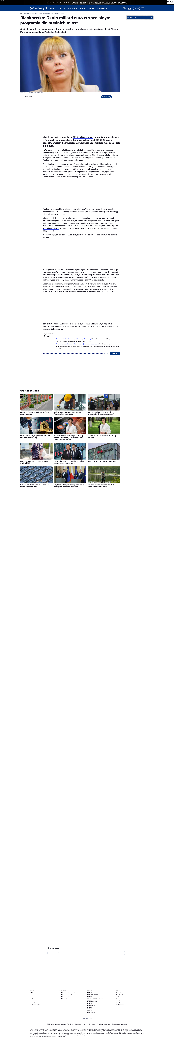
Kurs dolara (32, 1000)
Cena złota (118, 993)
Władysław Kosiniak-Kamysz (84, 284)
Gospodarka (101, 8)
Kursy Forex (119, 1000)
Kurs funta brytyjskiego (35, 1004)
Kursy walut (33, 994)
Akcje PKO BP (119, 994)
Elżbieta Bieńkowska (83, 137)
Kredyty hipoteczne (92, 1001)
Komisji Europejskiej (51, 228)
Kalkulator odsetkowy (64, 998)
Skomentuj (107, 97)
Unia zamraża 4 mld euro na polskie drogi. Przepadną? (74, 339)
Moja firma (71, 8)
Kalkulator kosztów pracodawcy (66, 994)
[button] (129, 8)
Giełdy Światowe (120, 1004)
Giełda (52, 8)
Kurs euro (32, 996)
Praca (91, 8)
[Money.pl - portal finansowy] (42, 8)
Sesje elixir (118, 998)
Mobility (83, 8)
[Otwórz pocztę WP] (124, 8)
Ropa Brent (119, 1002)
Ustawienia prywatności (119, 1024)
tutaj (64, 1036)
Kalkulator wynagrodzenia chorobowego (68, 993)
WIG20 (117, 996)
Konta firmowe (91, 1012)
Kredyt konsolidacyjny (92, 994)
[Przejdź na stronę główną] (32, 10)
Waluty (61, 8)
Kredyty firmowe (91, 1009)
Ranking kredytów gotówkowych (95, 998)
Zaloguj (136, 8)
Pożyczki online (91, 1005)
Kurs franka (32, 998)
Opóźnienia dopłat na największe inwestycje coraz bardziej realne (77, 344)
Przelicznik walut (34, 1002)
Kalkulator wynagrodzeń (65, 996)
